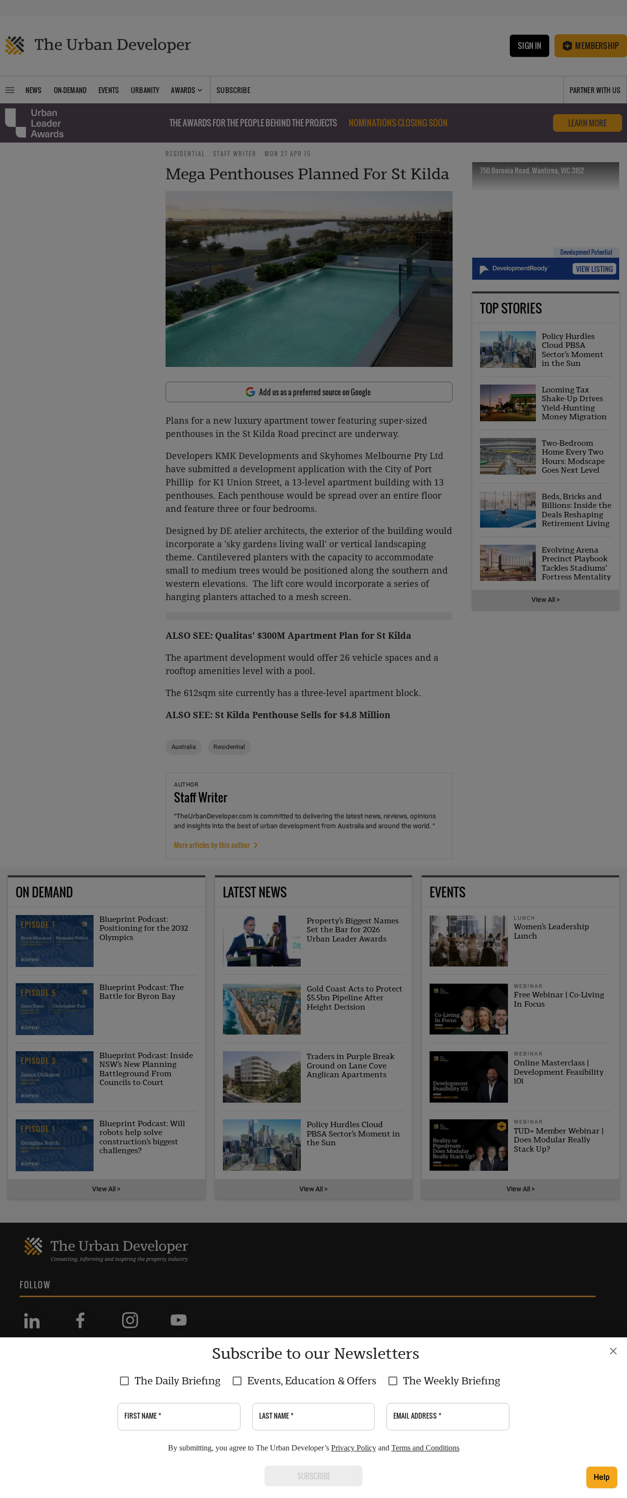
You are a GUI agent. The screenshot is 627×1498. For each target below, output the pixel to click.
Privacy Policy (353, 1448)
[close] (613, 1351)
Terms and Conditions (425, 1448)
